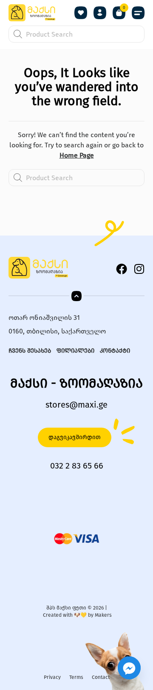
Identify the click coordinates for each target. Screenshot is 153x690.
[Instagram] (138, 268)
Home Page (77, 155)
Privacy (52, 677)
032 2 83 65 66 (76, 465)
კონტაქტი (115, 350)
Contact (101, 677)
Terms (76, 677)
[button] (138, 13)
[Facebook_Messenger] (129, 667)
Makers (103, 615)
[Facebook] (121, 268)
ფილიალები (75, 350)
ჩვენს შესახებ (29, 350)
